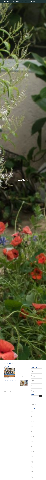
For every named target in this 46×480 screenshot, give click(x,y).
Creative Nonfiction (33, 371)
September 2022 (32, 427)
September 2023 (32, 412)
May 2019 (32, 477)
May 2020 (32, 462)
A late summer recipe (10, 366)
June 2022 (32, 431)
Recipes (12, 367)
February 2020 (32, 466)
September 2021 (32, 442)
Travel (31, 390)
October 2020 (32, 456)
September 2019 (32, 472)
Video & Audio (17, 1)
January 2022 (32, 437)
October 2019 (32, 471)
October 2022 (32, 426)
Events (22, 1)
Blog (8, 1)
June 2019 (32, 476)
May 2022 (32, 432)
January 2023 (32, 422)
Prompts (26, 1)
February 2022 (32, 436)
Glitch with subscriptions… (33, 404)
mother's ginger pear (11, 391)
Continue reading (6, 389)
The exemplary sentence (33, 403)
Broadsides (30, 1)
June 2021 (32, 446)
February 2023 (32, 421)
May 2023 (32, 417)
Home (5, 1)
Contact (34, 1)
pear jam (14, 391)
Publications (12, 1)
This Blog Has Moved (33, 400)
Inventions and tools (33, 376)
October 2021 (32, 441)
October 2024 (32, 411)
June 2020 (32, 461)
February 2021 (32, 451)
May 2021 (32, 447)
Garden (31, 375)
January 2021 (32, 452)
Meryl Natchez (23, 180)
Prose (31, 385)
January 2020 (32, 467)
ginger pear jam (7, 391)
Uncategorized (32, 391)
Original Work (32, 380)
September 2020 (32, 457)
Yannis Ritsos (32, 405)
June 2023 (32, 416)
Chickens (31, 370)
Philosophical (32, 381)
